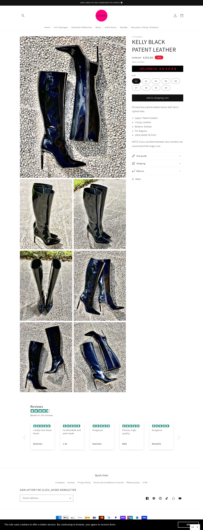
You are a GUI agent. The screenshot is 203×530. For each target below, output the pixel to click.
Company (59, 482)
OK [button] (188, 524)
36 (146, 87)
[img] (103, 411)
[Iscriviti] (70, 498)
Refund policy (133, 482)
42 (136, 81)
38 (175, 81)
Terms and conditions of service (108, 482)
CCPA (145, 482)
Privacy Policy (84, 482)
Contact (71, 482)
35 (156, 87)
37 (136, 87)
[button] (23, 15)
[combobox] (195, 527)
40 (156, 81)
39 (166, 81)
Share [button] (138, 179)
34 (166, 87)
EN (193, 527)
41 (146, 81)
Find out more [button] (125, 524)
